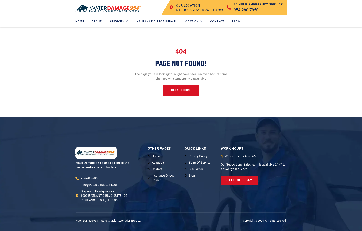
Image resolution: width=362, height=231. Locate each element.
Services (116, 21)
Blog (236, 21)
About (97, 21)
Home (79, 21)
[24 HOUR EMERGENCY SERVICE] (229, 7)
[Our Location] (171, 7)
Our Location (188, 5)
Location (191, 21)
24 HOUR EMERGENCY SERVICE (258, 4)
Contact (217, 21)
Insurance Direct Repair (156, 21)
